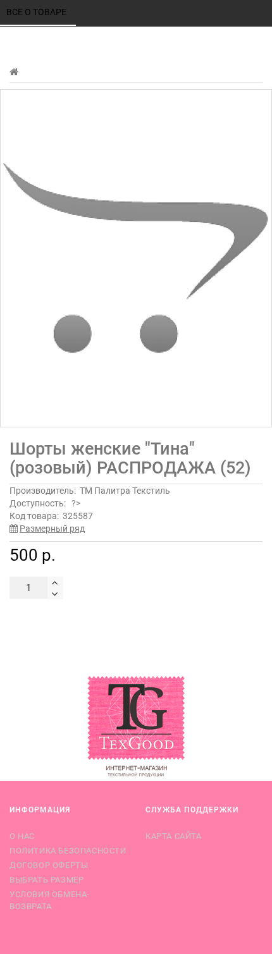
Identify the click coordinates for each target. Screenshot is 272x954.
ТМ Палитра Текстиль (125, 491)
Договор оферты (48, 865)
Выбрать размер (46, 879)
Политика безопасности (68, 850)
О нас (22, 836)
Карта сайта (173, 836)
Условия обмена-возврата (49, 900)
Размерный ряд (52, 528)
